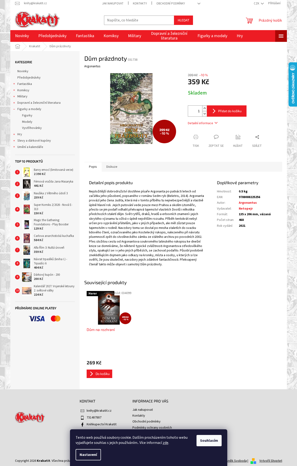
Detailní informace (200, 123)
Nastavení (88, 454)
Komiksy (23, 90)
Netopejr (246, 208)
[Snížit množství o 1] (204, 113)
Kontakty (140, 3)
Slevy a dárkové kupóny (34, 140)
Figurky (27, 115)
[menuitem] (22, 36)
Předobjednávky (29, 77)
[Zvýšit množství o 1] (204, 108)
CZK (257, 3)
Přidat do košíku (230, 111)
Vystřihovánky (32, 128)
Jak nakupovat (112, 3)
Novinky (22, 71)
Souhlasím (209, 440)
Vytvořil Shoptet (270, 460)
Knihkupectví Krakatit (101, 424)
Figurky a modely (29, 109)
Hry (19, 134)
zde (165, 442)
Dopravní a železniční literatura (39, 102)
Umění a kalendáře (30, 147)
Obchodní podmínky (170, 3)
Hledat (183, 20)
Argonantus (248, 202)
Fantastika (24, 84)
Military (22, 96)
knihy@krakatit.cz (99, 410)
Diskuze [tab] (111, 166)
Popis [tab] (93, 166)
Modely (27, 121)
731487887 (94, 417)
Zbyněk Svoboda (235, 460)
